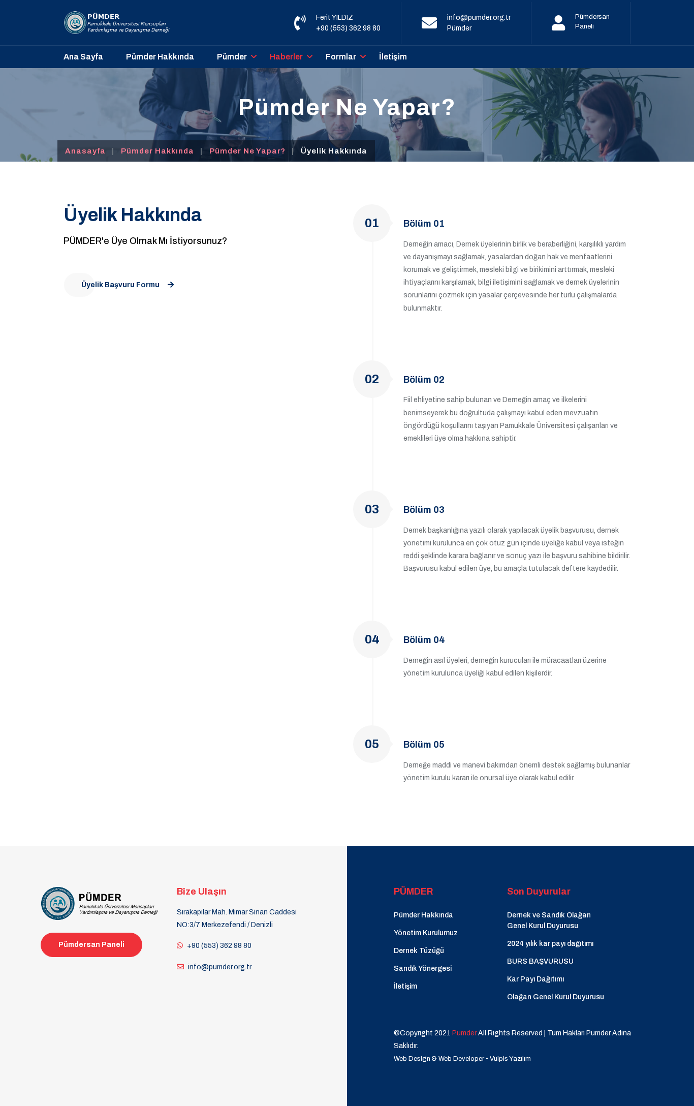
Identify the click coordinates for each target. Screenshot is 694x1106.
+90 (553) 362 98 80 (348, 28)
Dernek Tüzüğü (419, 951)
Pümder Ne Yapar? (247, 151)
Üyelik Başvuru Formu (120, 285)
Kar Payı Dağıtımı (535, 979)
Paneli (584, 26)
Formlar (341, 56)
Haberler (286, 56)
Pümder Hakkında (160, 56)
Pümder (459, 28)
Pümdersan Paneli (91, 944)
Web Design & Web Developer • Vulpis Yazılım (462, 1058)
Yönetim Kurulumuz (426, 933)
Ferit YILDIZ (334, 17)
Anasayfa (85, 151)
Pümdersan (592, 16)
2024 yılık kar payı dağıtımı (550, 943)
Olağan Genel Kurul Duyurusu (555, 997)
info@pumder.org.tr (479, 17)
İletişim (393, 56)
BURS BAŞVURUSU (540, 961)
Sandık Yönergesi (423, 968)
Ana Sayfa (83, 56)
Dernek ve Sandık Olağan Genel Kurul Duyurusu (549, 920)
